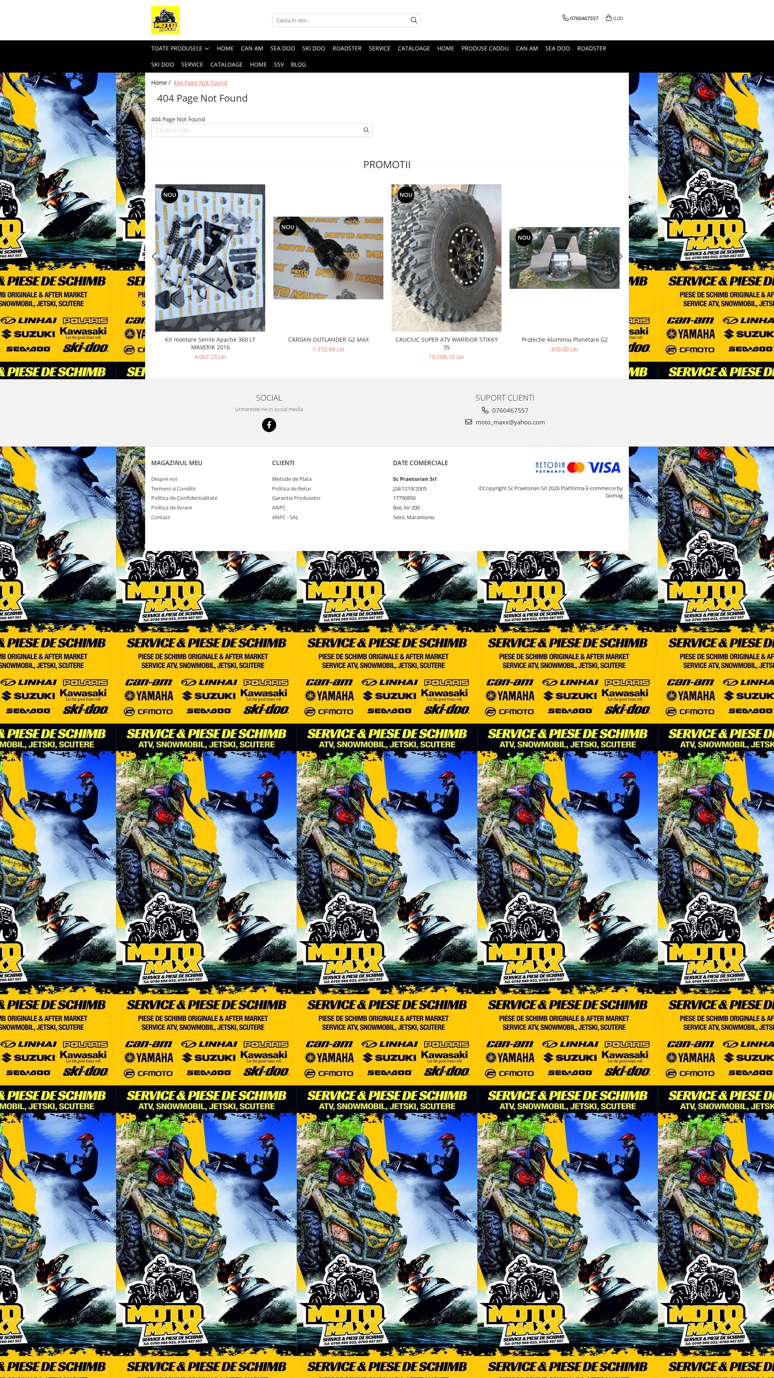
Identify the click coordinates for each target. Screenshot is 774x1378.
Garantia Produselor (296, 497)
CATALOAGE (414, 48)
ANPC (279, 507)
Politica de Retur (291, 488)
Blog (298, 64)
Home (225, 48)
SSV (279, 64)
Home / (161, 82)
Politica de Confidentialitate (184, 497)
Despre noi (164, 478)
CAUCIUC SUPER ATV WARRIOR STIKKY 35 (446, 343)
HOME (258, 64)
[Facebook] (269, 425)
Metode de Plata (292, 478)
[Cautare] (414, 20)
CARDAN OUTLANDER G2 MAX (328, 339)
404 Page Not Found (200, 82)
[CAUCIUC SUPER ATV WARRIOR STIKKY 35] (446, 258)
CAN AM (252, 48)
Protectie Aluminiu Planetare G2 (565, 339)
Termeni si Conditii (173, 488)
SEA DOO (282, 48)
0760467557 (509, 410)
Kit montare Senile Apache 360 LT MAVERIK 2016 (210, 343)
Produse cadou (485, 48)
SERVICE (380, 48)
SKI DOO (313, 48)
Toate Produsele (177, 48)
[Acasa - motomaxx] (191, 20)
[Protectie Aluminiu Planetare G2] (565, 258)
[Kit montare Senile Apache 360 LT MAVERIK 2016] (210, 258)
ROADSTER (347, 48)
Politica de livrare (171, 507)
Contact (160, 517)
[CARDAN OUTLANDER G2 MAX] (328, 258)
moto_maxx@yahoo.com (509, 422)
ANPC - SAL (285, 517)
